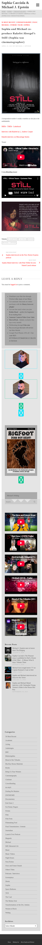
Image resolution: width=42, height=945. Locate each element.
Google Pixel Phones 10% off (19, 333)
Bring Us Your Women (13, 772)
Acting (7, 744)
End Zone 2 (9, 803)
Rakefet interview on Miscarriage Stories (15, 137)
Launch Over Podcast (12, 834)
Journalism (9, 830)
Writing (7, 913)
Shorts (7, 881)
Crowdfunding (10, 783)
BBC (7, 752)
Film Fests (8, 819)
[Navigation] (37, 5)
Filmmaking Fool (11, 823)
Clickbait (8, 779)
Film (35, 22)
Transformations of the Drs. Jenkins (17, 905)
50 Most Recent (8, 22)
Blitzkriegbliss (10, 756)
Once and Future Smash (13, 866)
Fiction (7, 811)
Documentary (10, 799)
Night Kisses (9, 858)
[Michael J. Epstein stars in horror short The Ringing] (8, 650)
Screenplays (9, 877)
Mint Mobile (16, 330)
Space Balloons (10, 889)
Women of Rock (11, 909)
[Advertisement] (15, 714)
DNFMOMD (10, 795)
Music (7, 850)
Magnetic (8, 838)
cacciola (22, 239)
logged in (14, 284)
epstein (30, 239)
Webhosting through (19, 325)
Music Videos (10, 854)
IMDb (4, 126)
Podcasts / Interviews (12, 873)
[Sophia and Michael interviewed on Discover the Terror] (8, 677)
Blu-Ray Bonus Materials (14, 764)
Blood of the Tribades (12, 760)
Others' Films (16, 25)
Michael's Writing (13, 496)
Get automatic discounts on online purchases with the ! (21, 304)
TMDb (9, 126)
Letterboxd (17, 126)
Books (7, 768)
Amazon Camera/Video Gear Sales (21, 317)
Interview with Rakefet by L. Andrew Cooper (17, 132)
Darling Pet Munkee (12, 791)
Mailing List (16, 942)
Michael (5, 25)
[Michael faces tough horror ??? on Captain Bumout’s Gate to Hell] (8, 670)
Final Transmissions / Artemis (15, 826)
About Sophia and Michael (27, 942)
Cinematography (23, 22)
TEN (7, 893)
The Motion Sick (11, 901)
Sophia (27, 25)
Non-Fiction (9, 862)
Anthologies (9, 748)
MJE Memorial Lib (11, 846)
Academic (8, 740)
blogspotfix (12, 239)
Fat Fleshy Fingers (11, 807)
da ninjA (8, 787)
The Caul (8, 897)
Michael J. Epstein (23, 46)
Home (9, 942)
